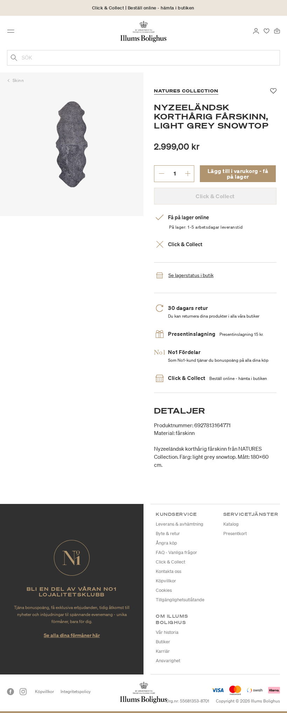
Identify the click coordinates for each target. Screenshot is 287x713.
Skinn (18, 80)
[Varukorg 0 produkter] (277, 30)
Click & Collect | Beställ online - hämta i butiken (143, 8)
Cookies (164, 590)
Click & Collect (170, 562)
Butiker (163, 642)
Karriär (163, 651)
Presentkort (235, 534)
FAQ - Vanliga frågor (176, 552)
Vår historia (167, 632)
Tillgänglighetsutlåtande (180, 600)
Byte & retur (168, 534)
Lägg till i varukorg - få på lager (238, 173)
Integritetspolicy (76, 691)
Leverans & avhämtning (179, 524)
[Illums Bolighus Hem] (143, 31)
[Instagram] (23, 691)
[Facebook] (10, 691)
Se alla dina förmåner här (72, 635)
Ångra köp (166, 543)
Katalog (231, 524)
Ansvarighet (168, 661)
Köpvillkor (166, 581)
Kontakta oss (168, 571)
